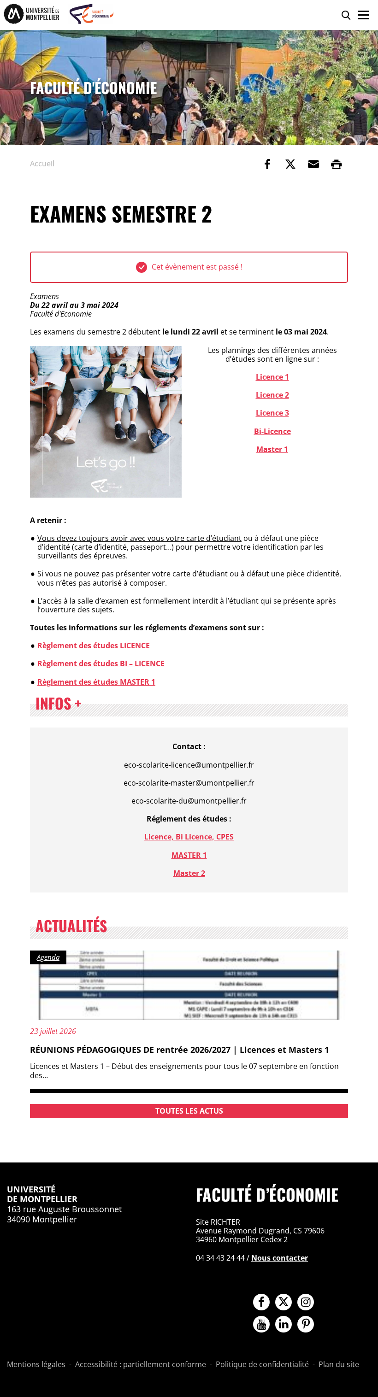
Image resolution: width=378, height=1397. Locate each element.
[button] (313, 164)
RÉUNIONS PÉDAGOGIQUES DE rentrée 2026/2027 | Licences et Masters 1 (179, 1049)
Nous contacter (279, 1258)
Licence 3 (272, 413)
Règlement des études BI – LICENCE (101, 663)
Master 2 (189, 873)
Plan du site (339, 1364)
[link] (267, 164)
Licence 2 (272, 395)
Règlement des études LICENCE (93, 645)
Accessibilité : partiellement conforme (140, 1364)
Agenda (48, 957)
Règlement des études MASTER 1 (96, 682)
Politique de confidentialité (262, 1364)
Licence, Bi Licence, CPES (189, 837)
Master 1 (272, 449)
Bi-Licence (272, 431)
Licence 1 (272, 377)
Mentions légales (36, 1364)
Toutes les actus (189, 1111)
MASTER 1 (189, 855)
